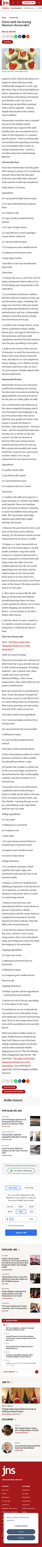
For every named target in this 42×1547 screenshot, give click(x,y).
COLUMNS (8, 1419)
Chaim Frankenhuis (21, 1433)
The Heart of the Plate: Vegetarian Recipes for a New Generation (16, 646)
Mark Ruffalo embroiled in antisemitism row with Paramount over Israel (14, 1293)
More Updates (9, 1372)
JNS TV (6, 1382)
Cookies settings (21, 1526)
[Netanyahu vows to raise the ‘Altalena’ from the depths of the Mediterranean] (35, 1278)
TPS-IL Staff (6, 1127)
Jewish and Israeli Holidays (14, 1092)
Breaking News (11, 1321)
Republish (7, 42)
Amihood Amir (7, 1140)
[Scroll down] (36, 1372)
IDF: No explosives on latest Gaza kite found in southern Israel (20, 1329)
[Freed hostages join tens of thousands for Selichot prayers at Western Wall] (35, 1121)
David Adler (19, 1450)
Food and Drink (9, 1087)
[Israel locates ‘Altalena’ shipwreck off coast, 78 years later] (35, 1150)
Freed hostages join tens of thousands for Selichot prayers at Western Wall (14, 1121)
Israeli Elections (29, 8)
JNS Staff (5, 1284)
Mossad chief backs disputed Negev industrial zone (19, 1347)
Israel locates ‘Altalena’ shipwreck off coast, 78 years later (15, 1150)
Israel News (5, 1117)
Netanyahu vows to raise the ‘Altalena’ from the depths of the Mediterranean (14, 1279)
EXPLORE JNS (10, 1250)
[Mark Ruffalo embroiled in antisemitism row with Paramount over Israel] (35, 1293)
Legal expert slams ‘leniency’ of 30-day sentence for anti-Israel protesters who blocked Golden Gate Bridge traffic (15, 1262)
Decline (21, 1538)
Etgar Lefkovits (7, 1298)
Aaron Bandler (7, 1270)
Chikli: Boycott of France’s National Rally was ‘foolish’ (21, 1364)
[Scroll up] (33, 1372)
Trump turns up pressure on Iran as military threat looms (19, 1410)
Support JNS (29, 3)
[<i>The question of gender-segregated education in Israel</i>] (35, 1136)
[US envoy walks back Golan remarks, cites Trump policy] (35, 1308)
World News (5, 1289)
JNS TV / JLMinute (7, 1406)
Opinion (17, 1425)
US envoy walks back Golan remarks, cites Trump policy (14, 1307)
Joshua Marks (7, 1155)
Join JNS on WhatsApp (23, 1171)
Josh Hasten (16, 1414)
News (4, 17)
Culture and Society (8, 1132)
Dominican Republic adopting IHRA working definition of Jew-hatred (19, 1356)
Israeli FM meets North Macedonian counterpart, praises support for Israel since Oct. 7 (21, 1338)
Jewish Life (13, 17)
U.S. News (5, 1256)
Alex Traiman (6, 1414)
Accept (21, 1532)
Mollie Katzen (9, 31)
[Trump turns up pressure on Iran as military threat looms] (21, 1396)
